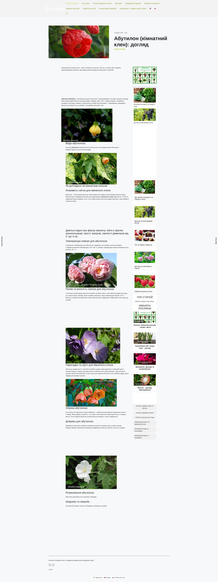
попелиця (96, 506)
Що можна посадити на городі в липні (144, 198)
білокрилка (89, 506)
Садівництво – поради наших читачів (133, 8)
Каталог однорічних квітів (144, 413)
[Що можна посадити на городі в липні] (145, 95)
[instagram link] (50, 565)
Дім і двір (118, 3)
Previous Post (2, 241)
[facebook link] (53, 565)
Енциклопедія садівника (107, 8)
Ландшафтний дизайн (133, 3)
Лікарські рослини (89, 8)
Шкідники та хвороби (151, 3)
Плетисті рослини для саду (145, 417)
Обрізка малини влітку (143, 291)
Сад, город (85, 3)
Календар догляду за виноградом (142, 430)
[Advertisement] (95, 85)
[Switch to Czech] (155, 8)
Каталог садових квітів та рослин (144, 407)
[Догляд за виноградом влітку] (145, 115)
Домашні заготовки (73, 8)
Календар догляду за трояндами (142, 437)
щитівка (104, 506)
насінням (86, 497)
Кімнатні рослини (72, 3)
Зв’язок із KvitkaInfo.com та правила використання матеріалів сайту (71, 560)
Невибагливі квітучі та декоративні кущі (142, 423)
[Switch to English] (150, 8)
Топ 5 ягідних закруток (143, 245)
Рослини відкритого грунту (102, 3)
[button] (66, 13)
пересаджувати (106, 369)
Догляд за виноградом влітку (143, 122)
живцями (93, 497)
